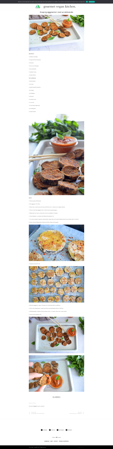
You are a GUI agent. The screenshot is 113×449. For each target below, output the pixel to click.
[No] (111, 1)
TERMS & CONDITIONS (64, 441)
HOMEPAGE (46, 441)
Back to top (80, 447)
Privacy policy (91, 1)
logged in (35, 406)
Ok (86, 1)
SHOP (51, 441)
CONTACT (56, 441)
